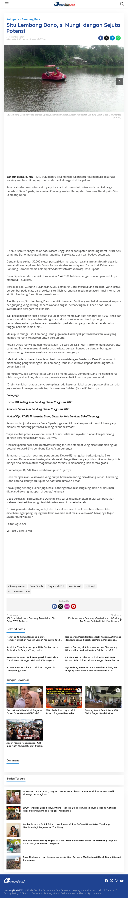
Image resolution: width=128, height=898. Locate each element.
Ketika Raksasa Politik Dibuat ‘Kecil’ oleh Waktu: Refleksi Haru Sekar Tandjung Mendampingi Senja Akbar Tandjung (66, 825)
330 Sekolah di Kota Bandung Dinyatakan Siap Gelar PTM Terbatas (31, 618)
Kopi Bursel (75, 586)
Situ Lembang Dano (19, 591)
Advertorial (11, 39)
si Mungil (90, 586)
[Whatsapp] (118, 38)
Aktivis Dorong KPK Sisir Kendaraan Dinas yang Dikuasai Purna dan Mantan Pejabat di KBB (91, 648)
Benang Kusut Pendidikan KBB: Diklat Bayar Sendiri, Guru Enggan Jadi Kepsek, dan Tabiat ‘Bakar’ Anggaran (103, 712)
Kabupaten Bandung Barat (24, 19)
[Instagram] (67, 606)
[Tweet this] (106, 38)
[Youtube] (73, 606)
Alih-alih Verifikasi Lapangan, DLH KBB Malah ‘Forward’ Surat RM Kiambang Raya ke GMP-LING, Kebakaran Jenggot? (70, 842)
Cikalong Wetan (16, 586)
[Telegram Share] (112, 38)
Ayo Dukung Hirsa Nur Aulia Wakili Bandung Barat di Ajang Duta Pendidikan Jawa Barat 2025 (92, 669)
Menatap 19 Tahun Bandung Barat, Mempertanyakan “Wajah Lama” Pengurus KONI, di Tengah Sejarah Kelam (33, 638)
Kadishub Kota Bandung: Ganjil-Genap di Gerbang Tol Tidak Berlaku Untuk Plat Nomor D (95, 618)
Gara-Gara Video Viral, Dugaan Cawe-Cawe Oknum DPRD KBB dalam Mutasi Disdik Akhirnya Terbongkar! (24, 712)
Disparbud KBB (56, 586)
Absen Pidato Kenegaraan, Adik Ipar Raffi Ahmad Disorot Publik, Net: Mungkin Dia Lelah (24, 744)
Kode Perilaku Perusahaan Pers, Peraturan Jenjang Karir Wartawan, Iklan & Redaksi (70, 890)
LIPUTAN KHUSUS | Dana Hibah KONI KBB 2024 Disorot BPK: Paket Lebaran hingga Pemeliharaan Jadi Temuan (92, 659)
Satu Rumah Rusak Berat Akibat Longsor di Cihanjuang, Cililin (30, 669)
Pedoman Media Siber (72, 893)
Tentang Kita (50, 893)
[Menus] (6, 4)
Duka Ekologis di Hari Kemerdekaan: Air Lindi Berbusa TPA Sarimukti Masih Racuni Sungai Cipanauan (72, 858)
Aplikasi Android (96, 893)
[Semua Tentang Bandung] (65, 3)
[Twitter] (60, 606)
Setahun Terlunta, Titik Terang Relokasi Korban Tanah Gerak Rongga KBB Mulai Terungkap (32, 659)
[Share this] (100, 38)
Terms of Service (31, 893)
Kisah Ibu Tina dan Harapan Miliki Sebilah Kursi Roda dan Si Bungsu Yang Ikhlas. (32, 648)
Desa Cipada (36, 586)
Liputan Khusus (29, 39)
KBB (19, 39)
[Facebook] (54, 606)
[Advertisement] (64, 149)
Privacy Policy (11, 893)
